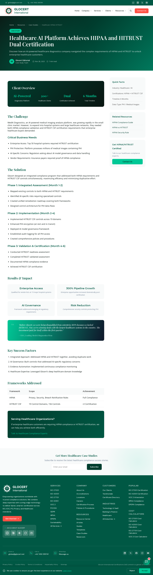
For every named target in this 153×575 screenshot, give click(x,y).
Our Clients (107, 490)
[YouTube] (148, 553)
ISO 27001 (54, 490)
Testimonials (108, 494)
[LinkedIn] (138, 2)
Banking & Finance (110, 512)
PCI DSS (53, 508)
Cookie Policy (20, 564)
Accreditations (82, 494)
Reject (132, 571)
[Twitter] (142, 2)
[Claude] (13, 533)
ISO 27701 (54, 497)
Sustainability (55, 522)
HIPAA (52, 515)
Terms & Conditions (35, 564)
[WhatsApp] (133, 2)
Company (85, 11)
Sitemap (64, 564)
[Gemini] (19, 533)
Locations (80, 497)
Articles (79, 522)
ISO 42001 (54, 494)
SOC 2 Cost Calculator (138, 536)
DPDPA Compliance (136, 504)
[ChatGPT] (7, 533)
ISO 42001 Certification (138, 494)
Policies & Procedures (85, 508)
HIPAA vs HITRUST (120, 127)
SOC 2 (53, 504)
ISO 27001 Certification (138, 490)
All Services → (56, 526)
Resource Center (83, 519)
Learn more (67, 571)
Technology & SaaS (111, 508)
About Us (80, 490)
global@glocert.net (15, 3)
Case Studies (33, 25)
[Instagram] (142, 553)
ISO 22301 (54, 501)
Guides (79, 526)
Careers (79, 501)
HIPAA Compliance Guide (122, 122)
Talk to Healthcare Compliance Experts (29, 433)
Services (97, 11)
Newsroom (80, 537)
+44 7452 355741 (36, 3)
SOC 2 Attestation (136, 497)
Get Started (10, 518)
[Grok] (25, 533)
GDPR (52, 512)
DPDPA (53, 519)
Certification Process (85, 504)
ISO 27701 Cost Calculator (135, 531)
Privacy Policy (8, 564)
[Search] (130, 10)
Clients (108, 11)
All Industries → (109, 519)
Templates (80, 530)
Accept (145, 571)
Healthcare (107, 515)
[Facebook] (147, 2)
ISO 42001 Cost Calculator (135, 525)
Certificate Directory (111, 497)
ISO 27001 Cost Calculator (135, 519)
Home (77, 11)
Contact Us (141, 11)
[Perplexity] (31, 533)
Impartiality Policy (51, 564)
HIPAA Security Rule (120, 132)
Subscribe (94, 467)
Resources (119, 11)
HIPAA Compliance (136, 501)
